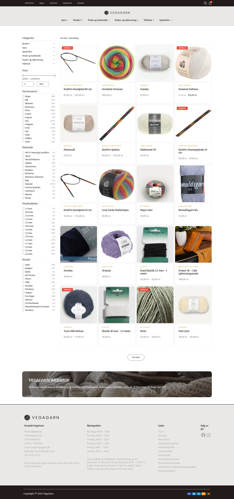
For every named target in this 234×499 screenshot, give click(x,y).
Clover (28, 279)
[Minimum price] (28, 84)
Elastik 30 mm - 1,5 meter (116, 331)
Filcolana (29, 289)
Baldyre (28, 268)
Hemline (29, 310)
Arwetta (68, 270)
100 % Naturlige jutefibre (37, 152)
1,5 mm (28, 208)
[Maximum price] (43, 84)
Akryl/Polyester (32, 159)
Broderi (77, 20)
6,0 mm (28, 254)
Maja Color (146, 210)
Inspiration (67, 3)
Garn (63, 20)
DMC (27, 282)
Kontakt (80, 3)
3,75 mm (29, 236)
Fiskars (28, 292)
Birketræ (29, 173)
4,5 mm (28, 243)
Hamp (28, 198)
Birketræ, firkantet (34, 177)
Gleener (29, 300)
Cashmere (30, 191)
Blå (26, 100)
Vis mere (136, 357)
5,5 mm (28, 250)
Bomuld (28, 184)
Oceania (106, 270)
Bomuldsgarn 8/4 (188, 210)
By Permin (30, 275)
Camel (28, 114)
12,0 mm (29, 215)
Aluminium (30, 166)
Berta (143, 331)
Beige (28, 96)
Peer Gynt (183, 331)
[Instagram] (209, 435)
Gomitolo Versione (112, 89)
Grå (27, 121)
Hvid (27, 142)
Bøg (27, 180)
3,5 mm (28, 233)
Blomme (29, 103)
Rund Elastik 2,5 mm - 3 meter (153, 272)
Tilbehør (148, 20)
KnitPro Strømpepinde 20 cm (192, 151)
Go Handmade (32, 303)
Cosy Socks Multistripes (115, 210)
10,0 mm (29, 212)
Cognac (28, 117)
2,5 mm (28, 222)
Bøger (41, 3)
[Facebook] (203, 435)
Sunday (144, 89)
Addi (27, 265)
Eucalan (29, 286)
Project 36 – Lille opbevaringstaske (188, 272)
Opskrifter (164, 20)
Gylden (28, 138)
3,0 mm (28, 229)
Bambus (29, 170)
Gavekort (53, 3)
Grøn (27, 128)
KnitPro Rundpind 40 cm (78, 210)
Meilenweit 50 (148, 149)
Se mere (78, 63)
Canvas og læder (32, 187)
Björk (27, 272)
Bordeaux (29, 107)
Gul (26, 131)
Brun (27, 110)
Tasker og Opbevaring (125, 20)
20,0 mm (29, 226)
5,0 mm (28, 247)
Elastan (28, 194)
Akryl (27, 156)
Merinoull (69, 149)
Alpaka (28, 163)
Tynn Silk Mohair (74, 331)
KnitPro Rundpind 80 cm (78, 89)
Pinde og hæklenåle (98, 20)
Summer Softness (188, 89)
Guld (27, 135)
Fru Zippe (29, 296)
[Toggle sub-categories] (54, 44)
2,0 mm (28, 219)
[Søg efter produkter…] (205, 3)
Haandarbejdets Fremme (37, 306)
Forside (63, 38)
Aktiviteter (29, 3)
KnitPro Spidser (111, 149)
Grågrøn (29, 124)
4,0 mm (28, 240)
